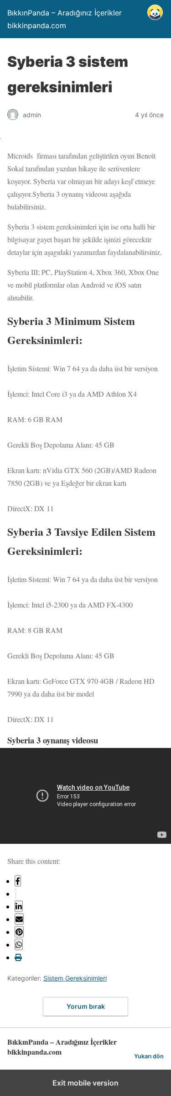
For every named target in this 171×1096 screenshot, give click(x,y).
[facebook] (18, 881)
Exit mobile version (85, 1082)
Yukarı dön (149, 1056)
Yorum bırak (86, 1006)
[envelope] (19, 919)
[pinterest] (19, 931)
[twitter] (15, 893)
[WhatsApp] (19, 944)
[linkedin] (19, 906)
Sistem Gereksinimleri (75, 978)
